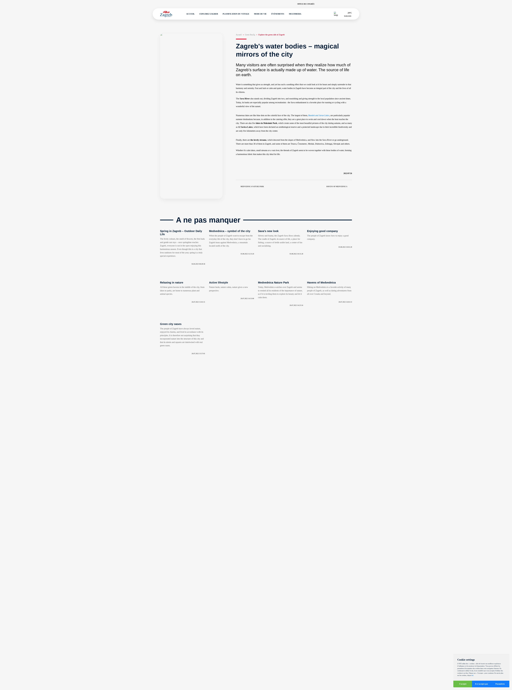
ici (472, 675)
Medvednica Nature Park (252, 186)
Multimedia (295, 14)
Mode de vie (260, 14)
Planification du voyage (236, 14)
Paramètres (500, 684)
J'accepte (462, 684)
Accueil (190, 14)
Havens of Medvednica (336, 186)
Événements (277, 14)
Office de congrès (305, 4)
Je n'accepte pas (481, 684)
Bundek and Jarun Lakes (318, 115)
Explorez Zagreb (208, 14)
